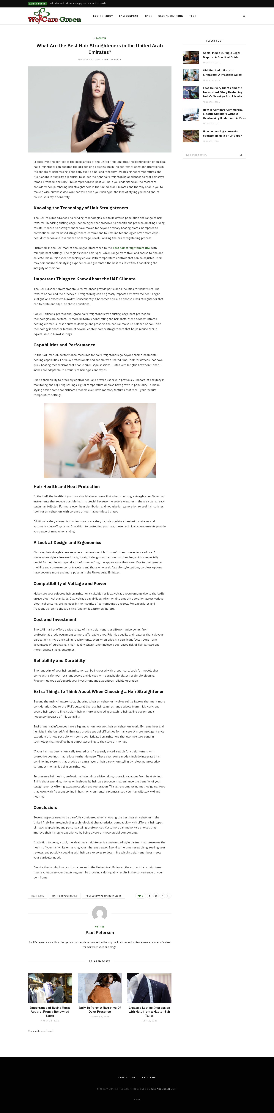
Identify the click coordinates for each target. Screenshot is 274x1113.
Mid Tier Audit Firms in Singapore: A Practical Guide (78, 3)
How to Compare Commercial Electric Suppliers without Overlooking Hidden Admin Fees (224, 114)
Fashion (101, 38)
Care (148, 16)
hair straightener (64, 896)
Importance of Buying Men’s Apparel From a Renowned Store (50, 1012)
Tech (192, 16)
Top (138, 1099)
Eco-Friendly (103, 16)
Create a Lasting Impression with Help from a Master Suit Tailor (149, 1012)
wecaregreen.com (164, 1088)
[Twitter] (15, 183)
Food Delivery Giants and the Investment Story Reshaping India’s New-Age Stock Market (223, 92)
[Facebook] (15, 174)
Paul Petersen (100, 932)
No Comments (112, 59)
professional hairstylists (104, 896)
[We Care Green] (54, 16)
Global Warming (170, 16)
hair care (38, 896)
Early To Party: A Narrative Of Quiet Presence (99, 1010)
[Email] (15, 202)
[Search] (243, 16)
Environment (129, 16)
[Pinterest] (15, 193)
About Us (149, 1077)
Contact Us (127, 1077)
